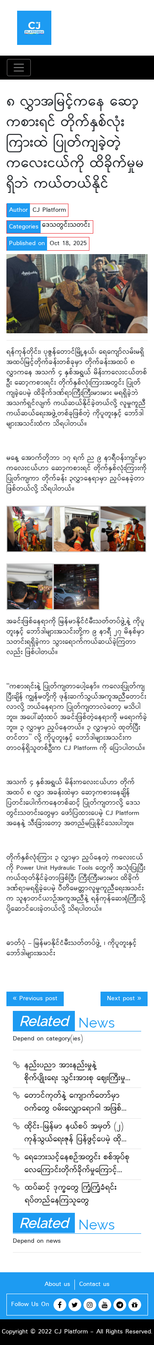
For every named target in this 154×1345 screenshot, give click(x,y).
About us (57, 1284)
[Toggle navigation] (19, 67)
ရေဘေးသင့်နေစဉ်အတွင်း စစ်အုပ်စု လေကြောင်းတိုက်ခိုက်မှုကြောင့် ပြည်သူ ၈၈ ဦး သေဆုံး (77, 1164)
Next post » (124, 999)
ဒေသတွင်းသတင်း (66, 225)
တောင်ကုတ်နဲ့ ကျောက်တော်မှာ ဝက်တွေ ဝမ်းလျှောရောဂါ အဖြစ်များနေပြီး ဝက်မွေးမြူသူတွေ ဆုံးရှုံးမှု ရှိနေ (76, 1103)
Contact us (94, 1284)
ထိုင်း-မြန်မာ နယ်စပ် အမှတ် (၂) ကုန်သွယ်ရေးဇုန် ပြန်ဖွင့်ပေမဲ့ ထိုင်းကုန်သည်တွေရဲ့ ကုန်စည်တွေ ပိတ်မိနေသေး (76, 1134)
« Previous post (35, 999)
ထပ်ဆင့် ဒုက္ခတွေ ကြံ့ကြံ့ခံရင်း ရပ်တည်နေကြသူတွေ (71, 1194)
